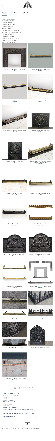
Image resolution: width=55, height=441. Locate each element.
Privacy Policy (6, 405)
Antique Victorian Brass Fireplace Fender (40, 193)
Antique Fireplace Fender (14, 100)
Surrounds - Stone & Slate (8, 24)
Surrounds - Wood (6, 28)
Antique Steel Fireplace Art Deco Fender (40, 286)
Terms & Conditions (7, 404)
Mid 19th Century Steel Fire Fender (14, 347)
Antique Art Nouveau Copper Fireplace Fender (14, 378)
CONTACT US (6, 397)
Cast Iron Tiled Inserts (7, 34)
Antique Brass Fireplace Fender (14, 193)
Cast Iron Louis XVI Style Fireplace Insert (14, 69)
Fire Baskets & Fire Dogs (8, 36)
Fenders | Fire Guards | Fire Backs (10, 38)
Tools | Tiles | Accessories (8, 42)
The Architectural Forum (10, 428)
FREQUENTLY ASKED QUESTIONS (11, 395)
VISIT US (5, 398)
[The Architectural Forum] (27, 5)
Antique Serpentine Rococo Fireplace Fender (14, 130)
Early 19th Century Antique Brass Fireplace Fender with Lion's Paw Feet (40, 162)
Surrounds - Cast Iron (7, 26)
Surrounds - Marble (7, 22)
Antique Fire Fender (41, 317)
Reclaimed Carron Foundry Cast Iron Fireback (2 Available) (14, 255)
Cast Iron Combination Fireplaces (10, 30)
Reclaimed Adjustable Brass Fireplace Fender (40, 100)
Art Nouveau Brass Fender (14, 317)
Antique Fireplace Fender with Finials (40, 69)
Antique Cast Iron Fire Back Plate (40, 130)
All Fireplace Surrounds (8, 20)
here (32, 409)
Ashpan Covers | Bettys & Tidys (10, 40)
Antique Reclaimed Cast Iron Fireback (40, 347)
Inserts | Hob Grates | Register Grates (11, 32)
